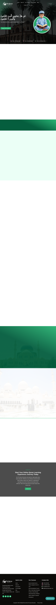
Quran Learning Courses (33, 583)
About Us (22, 2)
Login (51, 3)
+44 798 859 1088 (46, 584)
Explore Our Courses (6, 28)
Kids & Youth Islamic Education (34, 590)
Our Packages (33, 2)
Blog (38, 2)
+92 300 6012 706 (46, 586)
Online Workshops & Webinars (34, 593)
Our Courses (27, 2)
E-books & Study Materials (33, 591)
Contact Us (26, 5)
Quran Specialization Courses (34, 588)
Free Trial (30, 5)
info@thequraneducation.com (48, 588)
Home (18, 2)
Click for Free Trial (50, 598)
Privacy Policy (40, 602)
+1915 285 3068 (46, 583)
